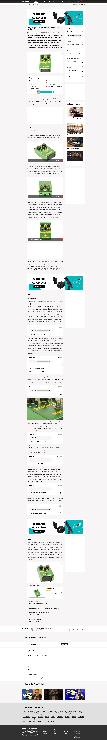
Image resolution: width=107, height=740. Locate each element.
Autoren (65, 733)
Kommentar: (30, 657)
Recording (43, 1)
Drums (50, 1)
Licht (62, 1)
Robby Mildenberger (43, 32)
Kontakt (65, 728)
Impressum (66, 729)
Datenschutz (66, 731)
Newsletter (28, 735)
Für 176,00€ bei (53, 593)
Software (70, 1)
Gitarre (35, 1)
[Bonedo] (26, 1)
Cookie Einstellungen (68, 735)
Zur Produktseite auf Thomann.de (77, 4)
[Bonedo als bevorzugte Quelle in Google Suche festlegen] (36, 33)
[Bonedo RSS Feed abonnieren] (84, 1)
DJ (47, 1)
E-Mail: (28, 669)
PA (59, 1)
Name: (28, 666)
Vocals (65, 1)
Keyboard (55, 1)
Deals (79, 1)
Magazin (75, 1)
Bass (39, 1)
